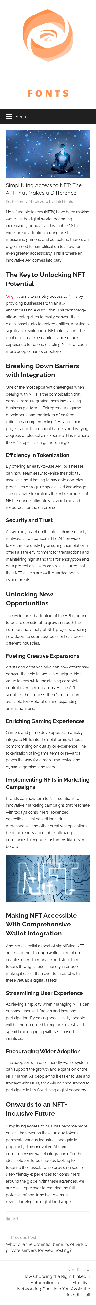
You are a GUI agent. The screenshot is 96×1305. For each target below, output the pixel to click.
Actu (17, 1219)
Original (13, 296)
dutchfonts (63, 201)
